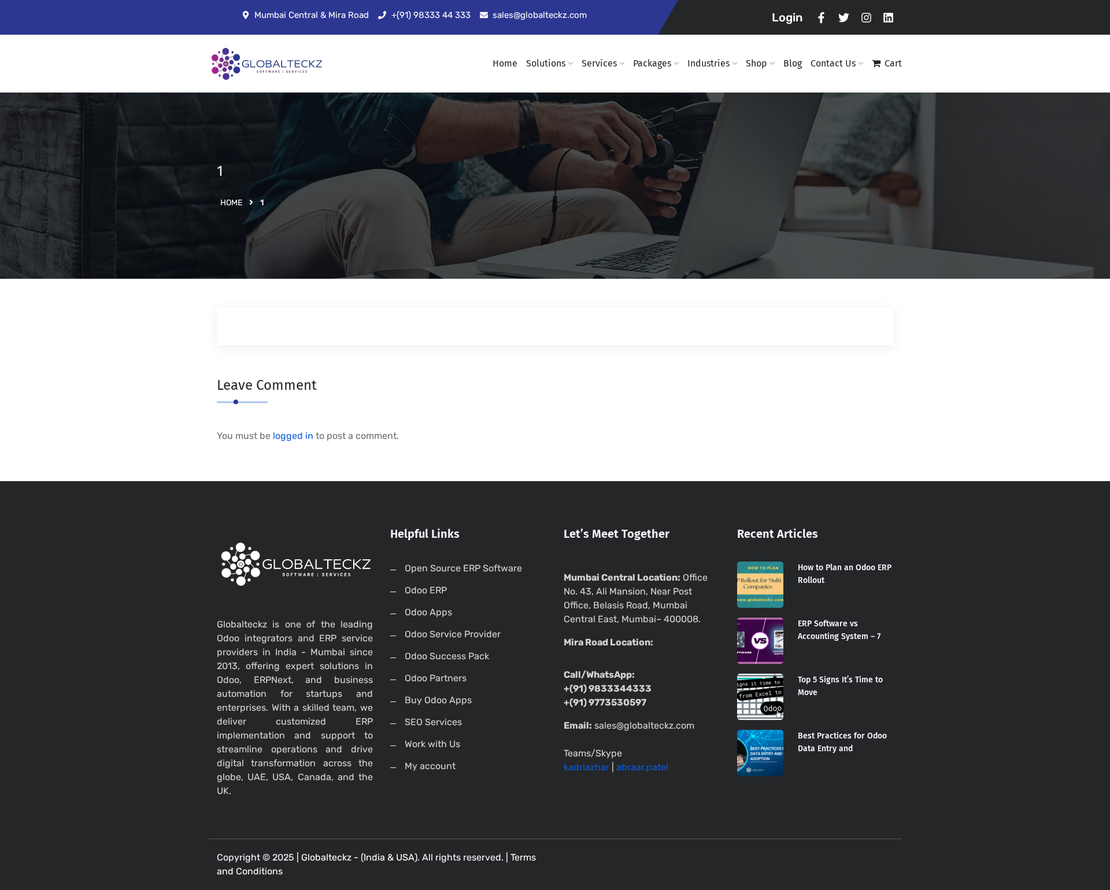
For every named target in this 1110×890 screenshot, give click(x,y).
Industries (708, 63)
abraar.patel (642, 767)
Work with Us (432, 743)
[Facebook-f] (822, 17)
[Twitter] (844, 17)
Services (599, 63)
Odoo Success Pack (447, 656)
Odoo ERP (426, 590)
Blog (792, 63)
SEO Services (433, 722)
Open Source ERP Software (463, 568)
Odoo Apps (428, 612)
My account (430, 765)
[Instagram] (866, 17)
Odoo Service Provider (453, 634)
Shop (756, 63)
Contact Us (833, 63)
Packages (652, 63)
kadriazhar (586, 767)
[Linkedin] (888, 17)
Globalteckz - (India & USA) (359, 857)
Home (505, 63)
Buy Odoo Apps (438, 700)
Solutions (545, 63)
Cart (893, 63)
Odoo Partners (436, 678)
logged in (293, 435)
